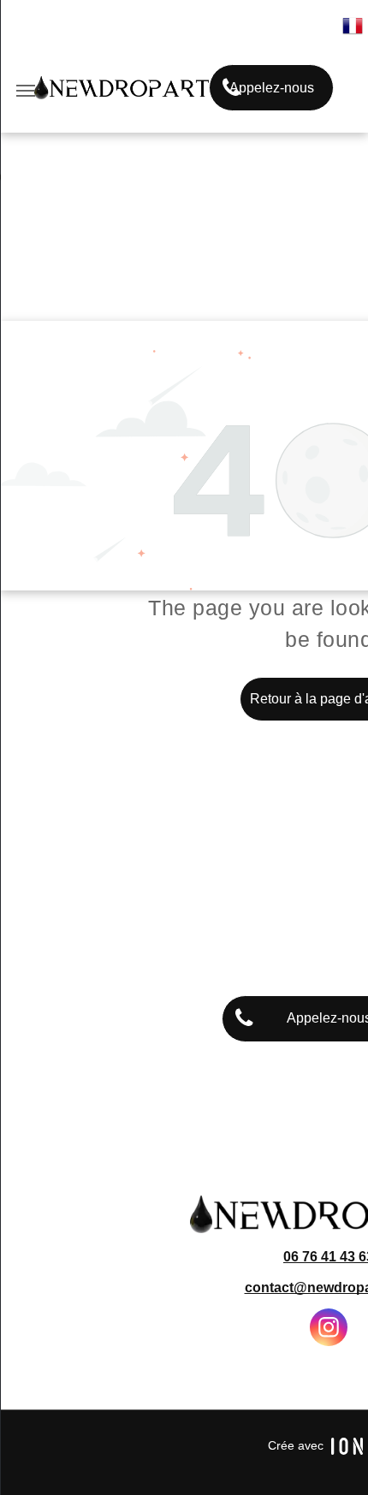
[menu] (26, 91)
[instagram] (328, 1329)
